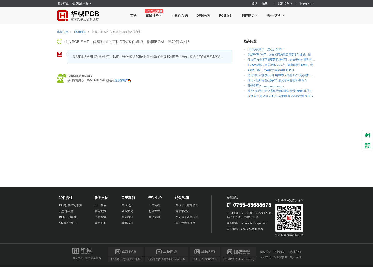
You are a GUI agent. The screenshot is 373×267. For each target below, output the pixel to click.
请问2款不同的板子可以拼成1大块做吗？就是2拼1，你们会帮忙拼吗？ (291, 75)
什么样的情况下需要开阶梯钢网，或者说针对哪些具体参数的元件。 (290, 59)
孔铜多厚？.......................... (266, 85)
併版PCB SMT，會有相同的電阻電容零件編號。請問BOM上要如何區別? (293, 54)
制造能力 (249, 15)
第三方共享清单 (185, 223)
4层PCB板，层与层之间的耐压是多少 (271, 70)
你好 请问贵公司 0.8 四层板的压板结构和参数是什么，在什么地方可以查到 (294, 96)
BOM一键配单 (68, 217)
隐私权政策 (183, 211)
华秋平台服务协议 (187, 205)
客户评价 (100, 223)
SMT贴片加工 (67, 223)
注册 (265, 3)
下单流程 (154, 205)
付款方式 (154, 211)
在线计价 (152, 15)
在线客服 (120, 80)
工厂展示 (100, 205)
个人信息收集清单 (187, 217)
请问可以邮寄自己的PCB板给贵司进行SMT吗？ (277, 80)
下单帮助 (305, 3)
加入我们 (127, 217)
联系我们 (127, 223)
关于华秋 (274, 15)
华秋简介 (127, 205)
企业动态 (279, 251)
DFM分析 (203, 15)
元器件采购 (179, 15)
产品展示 (100, 217)
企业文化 (127, 211)
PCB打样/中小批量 (71, 205)
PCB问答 (80, 31)
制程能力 (100, 211)
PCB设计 (226, 15)
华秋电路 (62, 31)
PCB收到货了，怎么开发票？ (266, 49)
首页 (133, 15)
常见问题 (154, 217)
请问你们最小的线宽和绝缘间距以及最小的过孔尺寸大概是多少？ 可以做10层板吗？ (300, 90)
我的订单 (284, 3)
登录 (254, 3)
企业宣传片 (280, 257)
